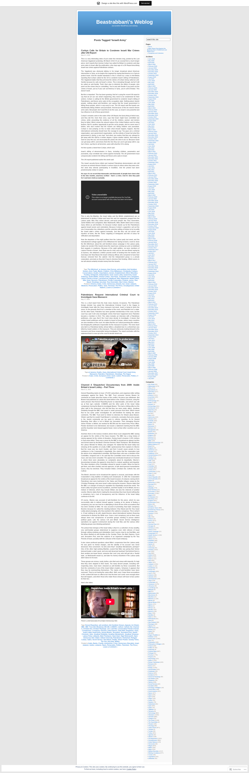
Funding (87, 275)
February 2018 (152, 240)
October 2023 (152, 117)
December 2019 (153, 200)
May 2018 (151, 235)
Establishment (120, 273)
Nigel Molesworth (127, 636)
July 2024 (151, 100)
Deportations (103, 273)
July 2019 (151, 209)
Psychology (151, 658)
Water (150, 749)
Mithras (150, 606)
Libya (150, 580)
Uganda (150, 735)
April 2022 (151, 149)
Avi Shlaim (135, 625)
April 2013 (151, 344)
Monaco (150, 607)
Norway (150, 629)
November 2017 (153, 246)
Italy (149, 560)
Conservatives (88, 273)
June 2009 (151, 347)
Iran (123, 284)
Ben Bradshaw (98, 627)
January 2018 (152, 242)
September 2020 (153, 184)
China (150, 462)
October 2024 (152, 95)
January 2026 (152, 68)
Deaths (96, 273)
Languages (151, 571)
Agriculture (151, 391)
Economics (151, 491)
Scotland (151, 675)
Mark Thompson (106, 636)
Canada (150, 451)
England (150, 500)
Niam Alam (116, 636)
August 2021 (152, 164)
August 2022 (152, 142)
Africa (150, 388)
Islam (149, 557)
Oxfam (97, 638)
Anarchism (151, 397)
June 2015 (151, 297)
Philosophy (151, 642)
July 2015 (151, 295)
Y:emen (150, 754)
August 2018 (152, 229)
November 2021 (153, 159)
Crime (104, 284)
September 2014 (153, 313)
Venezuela (151, 744)
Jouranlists (123, 277)
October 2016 (152, 269)
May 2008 (151, 364)
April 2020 (151, 193)
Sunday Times (134, 640)
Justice (118, 376)
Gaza (104, 372)
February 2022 (152, 153)
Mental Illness (152, 602)
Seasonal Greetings (154, 676)
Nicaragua (151, 624)
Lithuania (151, 586)
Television (125, 645)
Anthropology (152, 400)
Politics (100, 286)
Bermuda (151, 439)
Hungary (150, 542)
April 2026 (151, 62)
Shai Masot (107, 640)
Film (149, 517)
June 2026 (151, 59)
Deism (150, 480)
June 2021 (151, 168)
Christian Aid (87, 629)
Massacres (93, 374)
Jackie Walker (93, 277)
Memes (150, 600)
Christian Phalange (99, 629)
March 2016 (151, 282)
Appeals (128, 625)
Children (106, 271)
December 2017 (153, 244)
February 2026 (152, 66)
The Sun (104, 641)
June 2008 (151, 362)
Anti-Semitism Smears (116, 625)
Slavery (150, 682)
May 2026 (151, 60)
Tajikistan (151, 709)
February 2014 (152, 326)
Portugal (150, 653)
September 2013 (153, 335)
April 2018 (151, 237)
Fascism (150, 513)
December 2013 (153, 329)
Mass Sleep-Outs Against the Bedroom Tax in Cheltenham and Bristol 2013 (157, 50)
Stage (150, 698)
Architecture (151, 408)
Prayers (150, 656)
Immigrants (94, 275)
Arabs (99, 284)
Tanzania (151, 711)
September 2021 (153, 162)
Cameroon (151, 449)
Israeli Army (128, 275)
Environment (152, 502)
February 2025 (152, 88)
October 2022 (152, 139)
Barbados (151, 433)
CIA (108, 629)
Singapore (151, 680)
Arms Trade (93, 271)
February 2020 (152, 197)
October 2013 (152, 333)
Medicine (84, 286)
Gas (149, 522)
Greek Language (153, 531)
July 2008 (151, 360)
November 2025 (153, 71)
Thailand (151, 718)
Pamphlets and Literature (156, 53)
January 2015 (152, 306)
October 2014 (152, 311)
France (150, 520)
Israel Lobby (118, 275)
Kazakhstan (151, 567)
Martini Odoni (134, 278)
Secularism (151, 678)
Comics (150, 469)
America (94, 284)
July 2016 (151, 275)
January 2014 (152, 327)
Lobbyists (96, 636)
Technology (151, 713)
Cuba (150, 475)
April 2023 (151, 128)
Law (149, 573)
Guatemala (151, 533)
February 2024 (152, 110)
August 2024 (152, 99)
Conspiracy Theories (99, 630)
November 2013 (153, 331)
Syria (105, 286)
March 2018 (151, 238)
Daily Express (112, 630)
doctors (111, 273)
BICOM (106, 627)
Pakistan (151, 636)
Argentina (151, 409)
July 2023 (151, 122)
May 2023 (151, 126)
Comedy (150, 468)
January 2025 (152, 90)
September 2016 (153, 271)
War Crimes (123, 282)
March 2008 (151, 367)
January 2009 (152, 356)
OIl (149, 633)
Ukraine (150, 736)
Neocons (94, 280)
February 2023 (152, 131)
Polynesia (151, 649)
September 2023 (153, 119)
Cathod (120, 627)
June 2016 (151, 277)
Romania (151, 664)
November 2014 (153, 309)
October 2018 (152, 226)
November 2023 (153, 115)
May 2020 (151, 191)
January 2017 (152, 264)
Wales (150, 747)
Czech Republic (153, 477)
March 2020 (151, 195)
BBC (83, 627)
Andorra (150, 399)
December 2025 (153, 70)
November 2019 (153, 202)
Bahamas (151, 426)
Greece (150, 529)
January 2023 (152, 133)
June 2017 (151, 255)
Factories (151, 511)
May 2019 (151, 213)
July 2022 (151, 144)
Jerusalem (116, 632)
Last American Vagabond (107, 278)
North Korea (152, 627)
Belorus (150, 437)
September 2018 (153, 228)
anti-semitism (121, 269)
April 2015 (151, 300)
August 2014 (152, 315)
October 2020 (152, 182)
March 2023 (151, 129)
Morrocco (151, 611)
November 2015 (153, 289)
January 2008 (152, 371)
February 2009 (152, 355)
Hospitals (151, 540)
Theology (151, 725)
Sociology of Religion (154, 687)
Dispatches (130, 630)
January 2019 (152, 220)
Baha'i (150, 424)
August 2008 (152, 358)
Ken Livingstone (133, 277)
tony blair (103, 282)
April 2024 (151, 106)
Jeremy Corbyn (104, 277)
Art (149, 413)
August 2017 (152, 251)
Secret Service (97, 640)
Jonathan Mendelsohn (116, 634)
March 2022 (151, 151)
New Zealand (152, 622)
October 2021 (152, 160)
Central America (153, 455)
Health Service (152, 535)
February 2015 (152, 304)
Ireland (150, 555)
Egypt (150, 495)
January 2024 (152, 111)
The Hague (127, 374)
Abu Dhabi (151, 384)
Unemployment (152, 740)
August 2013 (152, 336)
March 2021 (151, 173)
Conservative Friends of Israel (128, 629)
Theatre (150, 724)
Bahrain (150, 428)
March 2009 (151, 353)
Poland (150, 646)
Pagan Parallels (153, 635)
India (149, 546)
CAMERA (113, 627)
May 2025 (151, 82)
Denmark (151, 484)
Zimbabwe (151, 758)
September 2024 (153, 97)
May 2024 (151, 104)
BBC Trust (89, 627)
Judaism (133, 284)
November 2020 (153, 180)
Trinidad (150, 729)
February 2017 (152, 262)
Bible (149, 440)
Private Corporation (115, 280)
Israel (111, 275)
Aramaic (150, 404)
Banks (95, 643)
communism (108, 643)
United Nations (152, 742)
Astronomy (151, 417)
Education (130, 643)
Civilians (134, 271)
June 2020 (151, 189)
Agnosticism (151, 390)
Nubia (150, 631)
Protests (125, 280)
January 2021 (152, 177)
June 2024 (151, 102)
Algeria (150, 393)
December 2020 (153, 179)
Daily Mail (121, 630)
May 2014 (151, 320)
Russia (150, 667)
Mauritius (151, 597)
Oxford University (106, 638)
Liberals (150, 577)
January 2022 (152, 155)
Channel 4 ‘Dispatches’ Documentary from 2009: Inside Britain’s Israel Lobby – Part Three (110, 386)
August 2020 (152, 186)
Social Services (152, 684)
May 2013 (151, 342)
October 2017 (152, 248)
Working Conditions (154, 753)
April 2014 (151, 322)
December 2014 (153, 307)
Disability (151, 488)
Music (150, 613)
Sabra (89, 640)
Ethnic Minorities (132, 273)
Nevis (150, 620)
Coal (149, 464)
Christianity (127, 271)
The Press (119, 286)
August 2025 (152, 77)
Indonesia (151, 547)
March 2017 (151, 260)
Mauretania (151, 595)
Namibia (150, 615)
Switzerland (151, 704)
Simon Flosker (123, 640)
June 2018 (151, 233)
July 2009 (151, 346)
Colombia (151, 466)
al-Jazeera (102, 269)
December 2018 (153, 222)
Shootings (95, 282)
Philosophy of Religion (155, 644)
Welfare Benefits (153, 751)
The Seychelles (153, 722)
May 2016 (151, 278)
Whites (117, 641)
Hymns (150, 544)
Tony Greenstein (112, 282)
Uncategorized (128, 286)
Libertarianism (152, 578)
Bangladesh (152, 429)
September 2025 (153, 75)
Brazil (150, 446)
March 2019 (151, 217)
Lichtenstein (152, 582)
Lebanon (98, 645)
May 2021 (151, 169)
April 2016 (151, 280)
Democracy (111, 284)
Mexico (150, 604)
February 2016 (152, 284)
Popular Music (152, 651)
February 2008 (152, 369)
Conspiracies (86, 630)
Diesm (150, 486)
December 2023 (153, 113)
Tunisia (150, 731)
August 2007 (152, 376)
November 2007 (153, 375)
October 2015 (152, 291)
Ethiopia (150, 506)
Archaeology (152, 406)
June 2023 (151, 124)
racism (131, 280)
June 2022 (151, 146)
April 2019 (151, 215)
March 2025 (151, 86)
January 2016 (152, 286)
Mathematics (152, 593)
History (150, 538)
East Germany (152, 489)
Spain (150, 695)
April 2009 (151, 351)
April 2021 (151, 171)
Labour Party (87, 636)
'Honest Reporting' (91, 625)
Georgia (150, 526)
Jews (91, 634)
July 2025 (151, 79)
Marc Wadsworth (123, 278)
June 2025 (151, 80)
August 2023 (152, 120)
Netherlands (152, 618)
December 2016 (153, 266)
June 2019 (151, 211)
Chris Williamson (116, 271)
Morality (150, 609)
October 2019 (152, 204)
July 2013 (151, 338)
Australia (150, 420)
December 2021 (153, 157)
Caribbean (151, 453)
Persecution (93, 286)
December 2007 (153, 373)
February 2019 (152, 218)
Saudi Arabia (152, 669)
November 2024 (153, 93)
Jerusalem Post (126, 632)
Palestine (101, 374)
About (150, 46)
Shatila (114, 640)
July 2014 (151, 317)
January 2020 (152, 198)
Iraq (149, 553)
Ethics (150, 504)
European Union (105, 376)
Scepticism (151, 671)
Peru (149, 640)
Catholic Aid (128, 627)
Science (150, 673)
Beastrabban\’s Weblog (124, 22)
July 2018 (151, 231)
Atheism (150, 419)
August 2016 (152, 273)
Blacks (100, 271)
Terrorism (111, 286)
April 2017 (151, 258)
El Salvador (151, 497)
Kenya (150, 569)
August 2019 (152, 208)
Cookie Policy (131, 769)
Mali (149, 591)
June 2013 (151, 340)
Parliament (126, 638)
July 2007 (151, 378)
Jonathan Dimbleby (100, 634)
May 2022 (151, 148)
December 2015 (153, 287)
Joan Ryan (114, 277)
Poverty (150, 655)
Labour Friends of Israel (89, 278)
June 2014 (151, 318)
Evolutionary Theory (154, 509)
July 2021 (151, 166)
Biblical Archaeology (154, 442)
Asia (149, 415)
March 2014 (151, 324)
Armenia (150, 411)
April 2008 (151, 366)
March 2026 (151, 64)
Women (131, 282)
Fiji (149, 515)
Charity (100, 643)
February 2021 (152, 175)
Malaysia (151, 589)
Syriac (150, 707)
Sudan (150, 700)
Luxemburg (151, 587)
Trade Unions (152, 727)
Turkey (150, 733)
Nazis (104, 645)
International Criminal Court (117, 372)
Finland (150, 518)
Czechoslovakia (153, 478)
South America (152, 691)
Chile (149, 460)
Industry (118, 284)
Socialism (151, 685)
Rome (150, 666)
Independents (104, 275)
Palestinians (102, 280)
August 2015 (152, 293)
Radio (150, 660)
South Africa (152, 689)
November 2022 (153, 137)
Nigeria (150, 626)
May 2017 (151, 257)
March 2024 (151, 108)
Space (150, 693)
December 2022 (153, 135)
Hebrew (150, 537)
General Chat (152, 524)
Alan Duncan (111, 269)
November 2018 (153, 224)
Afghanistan (151, 386)
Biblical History (152, 444)
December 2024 (153, 91)
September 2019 (153, 206)
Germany (151, 528)
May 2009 (151, 349)
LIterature (151, 584)
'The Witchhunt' (93, 269)
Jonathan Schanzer (131, 634)
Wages (150, 745)
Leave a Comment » (113, 287)
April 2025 (151, 84)
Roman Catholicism (154, 662)
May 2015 (151, 298)
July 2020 (151, 188)
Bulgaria (150, 448)
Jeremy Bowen (106, 632)
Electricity (151, 498)
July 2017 (151, 253)
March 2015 (151, 302)
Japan (150, 562)
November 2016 (153, 267)
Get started (145, 3)
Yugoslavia (151, 756)
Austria (150, 422)
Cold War (113, 629)
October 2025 (152, 73)
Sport (150, 696)
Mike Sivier (87, 280)
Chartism (151, 459)
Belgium (150, 435)
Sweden (150, 702)
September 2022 (153, 140)
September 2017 (153, 249)
